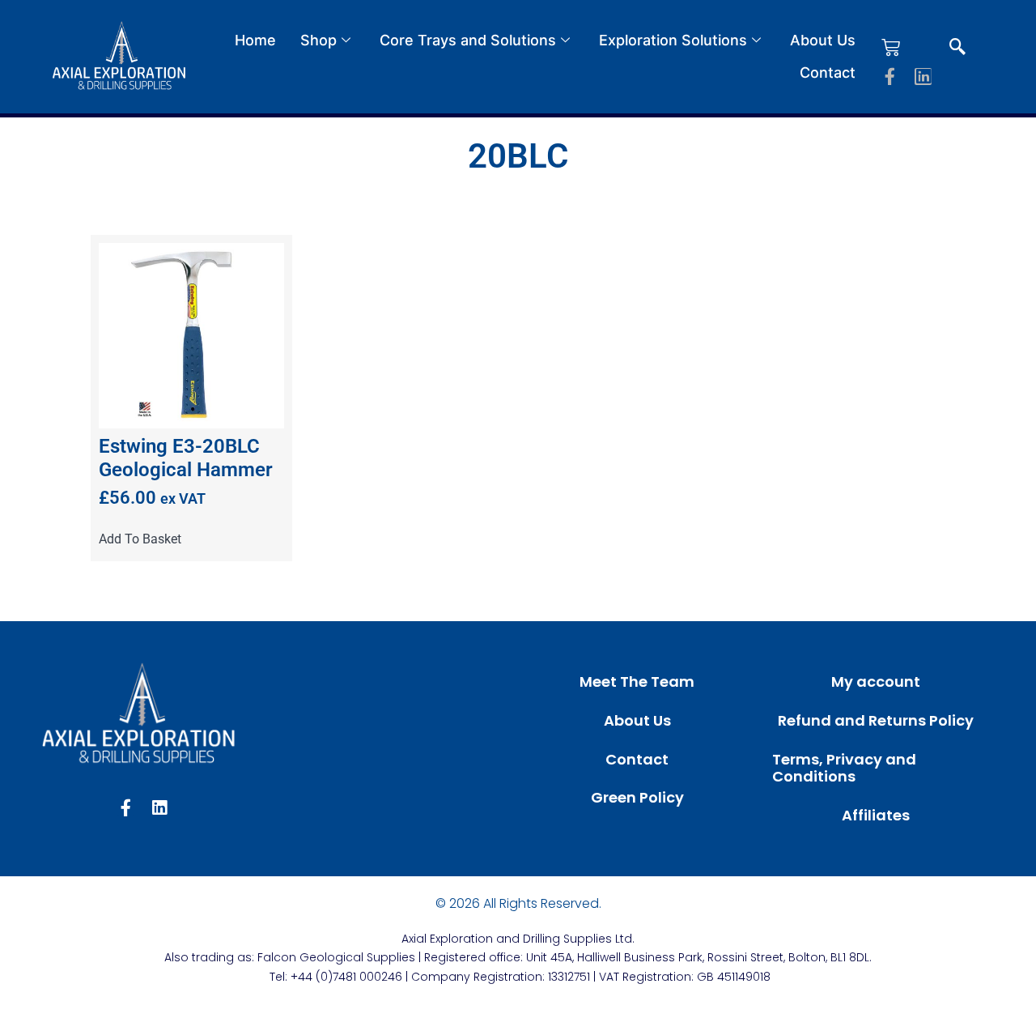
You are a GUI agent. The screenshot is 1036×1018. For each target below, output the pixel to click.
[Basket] (890, 47)
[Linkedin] (923, 76)
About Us (823, 40)
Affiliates (876, 815)
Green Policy (637, 797)
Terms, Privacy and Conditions (844, 768)
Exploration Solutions (673, 40)
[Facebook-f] (889, 76)
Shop (318, 40)
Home (255, 40)
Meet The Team (637, 681)
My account (875, 681)
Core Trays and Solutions (468, 40)
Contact (828, 72)
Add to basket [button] (140, 539)
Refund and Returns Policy (876, 720)
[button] (957, 48)
